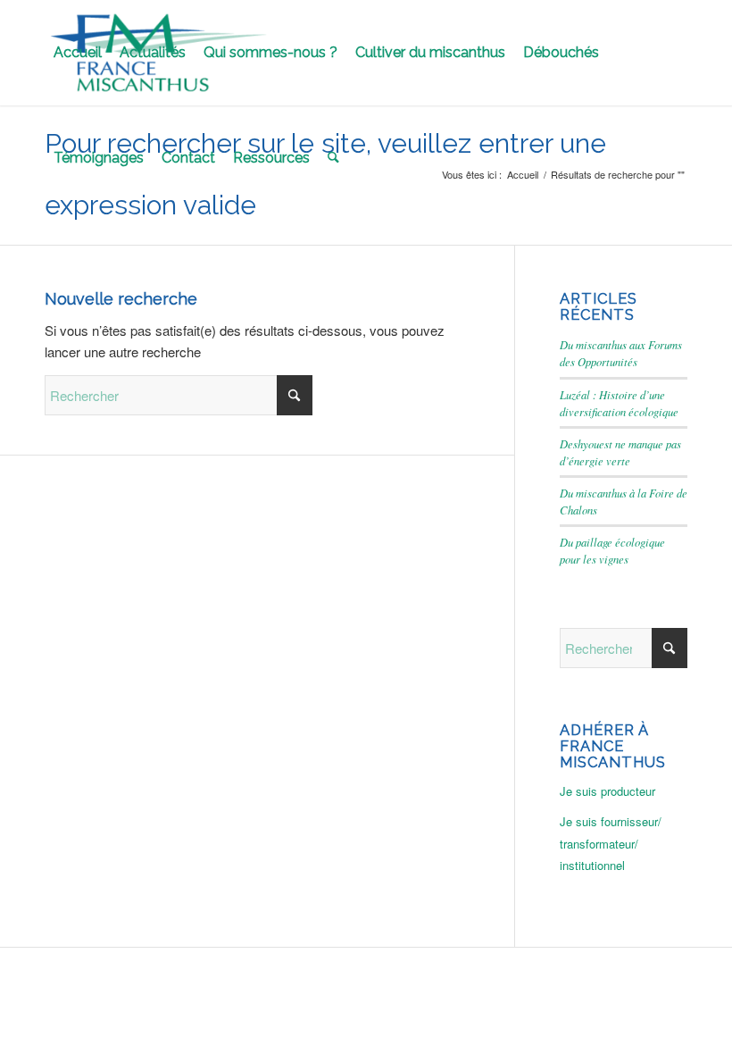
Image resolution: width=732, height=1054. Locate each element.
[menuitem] (78, 52)
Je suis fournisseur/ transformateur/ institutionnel (610, 843)
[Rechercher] (333, 158)
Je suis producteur (607, 790)
